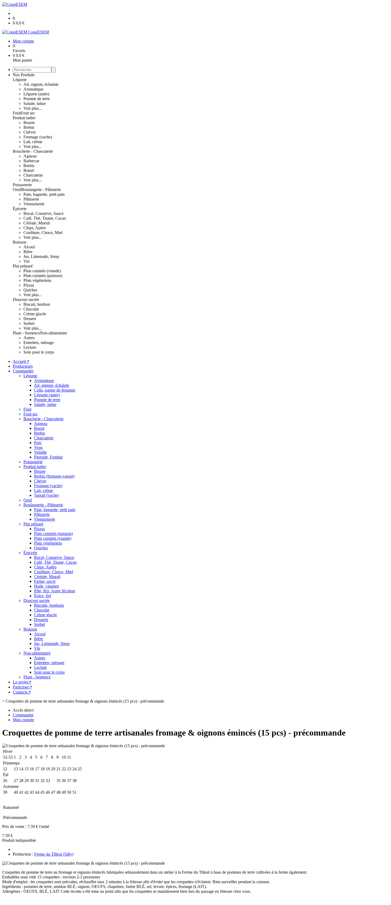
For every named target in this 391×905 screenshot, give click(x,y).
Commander (23, 371)
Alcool (29, 247)
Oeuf (17, 189)
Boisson (19, 242)
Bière (27, 251)
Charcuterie (33, 175)
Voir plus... (32, 108)
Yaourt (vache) (46, 495)
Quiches (30, 290)
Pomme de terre (36, 98)
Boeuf (28, 170)
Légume (20, 79)
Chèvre (29, 132)
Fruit (17, 113)
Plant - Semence (26, 333)
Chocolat (31, 309)
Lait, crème (32, 141)
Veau (38, 447)
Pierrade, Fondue (48, 457)
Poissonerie (22, 184)
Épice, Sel (42, 595)
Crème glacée (34, 314)
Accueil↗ (21, 361)
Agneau (30, 156)
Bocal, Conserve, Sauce (43, 213)
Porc (38, 442)
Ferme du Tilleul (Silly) (53, 854)
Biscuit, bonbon (36, 304)
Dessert (29, 318)
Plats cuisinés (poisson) (42, 275)
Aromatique (33, 89)
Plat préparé (23, 266)
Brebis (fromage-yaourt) (54, 476)
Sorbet (28, 323)
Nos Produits (24, 75)
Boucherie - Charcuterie (33, 151)
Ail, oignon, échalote (41, 84)
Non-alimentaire (53, 333)
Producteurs (23, 366)
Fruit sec (28, 113)
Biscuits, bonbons (49, 605)
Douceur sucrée (26, 299)
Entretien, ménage (38, 342)
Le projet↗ (22, 682)
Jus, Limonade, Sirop (41, 256)
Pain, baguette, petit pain (44, 194)
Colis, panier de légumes (54, 390)
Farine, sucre (45, 581)
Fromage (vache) (37, 137)
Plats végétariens (37, 280)
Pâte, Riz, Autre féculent (54, 591)
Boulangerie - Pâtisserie (41, 189)
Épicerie (20, 208)
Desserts (41, 619)
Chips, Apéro (34, 228)
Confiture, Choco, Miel (43, 232)
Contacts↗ (22, 692)
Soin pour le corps (38, 352)
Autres (29, 337)
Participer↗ (22, 687)
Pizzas (28, 285)
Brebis (28, 127)
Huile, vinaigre (46, 586)
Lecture (29, 347)
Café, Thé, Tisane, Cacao (44, 218)
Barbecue (31, 161)
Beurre (29, 122)
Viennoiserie (33, 204)
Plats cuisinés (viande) (42, 271)
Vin (26, 261)
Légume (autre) (36, 94)
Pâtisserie (31, 199)
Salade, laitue (34, 103)
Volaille (40, 452)
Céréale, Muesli (36, 223)
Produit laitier (24, 118)
